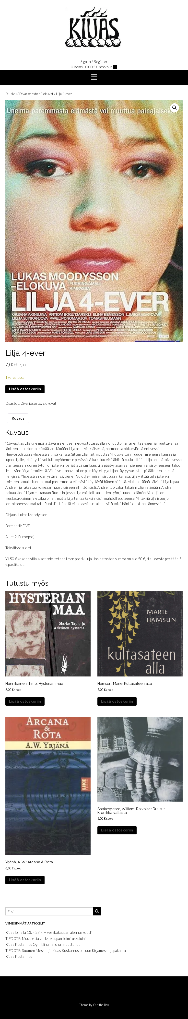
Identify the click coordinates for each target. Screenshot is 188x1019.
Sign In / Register (94, 61)
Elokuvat (47, 94)
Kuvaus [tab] (18, 418)
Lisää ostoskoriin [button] (25, 701)
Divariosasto (28, 94)
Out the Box (101, 1005)
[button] (94, 77)
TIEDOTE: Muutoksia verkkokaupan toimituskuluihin (46, 938)
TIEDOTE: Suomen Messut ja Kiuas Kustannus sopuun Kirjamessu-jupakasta (65, 950)
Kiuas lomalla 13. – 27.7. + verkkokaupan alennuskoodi (48, 932)
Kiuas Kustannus (18, 956)
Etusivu (11, 94)
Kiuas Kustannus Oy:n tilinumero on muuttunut (42, 944)
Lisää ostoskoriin (25, 389)
